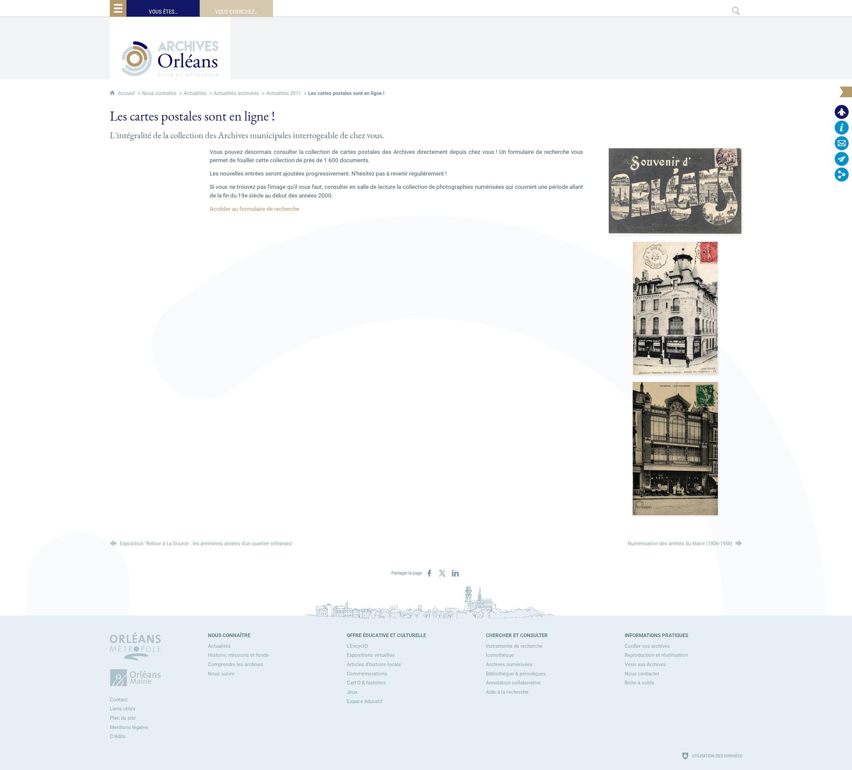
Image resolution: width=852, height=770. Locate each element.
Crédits (118, 736)
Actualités (195, 93)
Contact (118, 700)
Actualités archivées (236, 93)
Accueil (127, 93)
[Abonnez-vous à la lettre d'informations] (842, 159)
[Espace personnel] (842, 112)
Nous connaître (159, 93)
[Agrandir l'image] (675, 191)
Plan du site (123, 718)
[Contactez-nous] (842, 143)
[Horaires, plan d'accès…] (842, 128)
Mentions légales (129, 727)
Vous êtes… (163, 11)
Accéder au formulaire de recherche (254, 208)
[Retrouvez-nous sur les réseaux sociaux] (842, 175)
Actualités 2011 (283, 93)
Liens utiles (122, 709)
